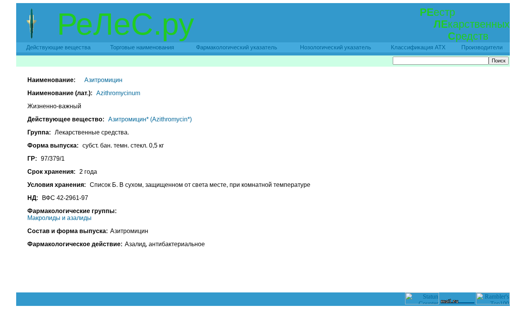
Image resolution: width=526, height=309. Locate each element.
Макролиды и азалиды (59, 218)
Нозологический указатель (335, 47)
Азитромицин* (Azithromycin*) (150, 119)
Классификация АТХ (418, 47)
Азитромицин (103, 80)
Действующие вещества (58, 47)
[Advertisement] (263, 275)
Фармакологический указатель (236, 47)
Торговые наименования (142, 47)
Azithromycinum (118, 93)
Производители (482, 47)
